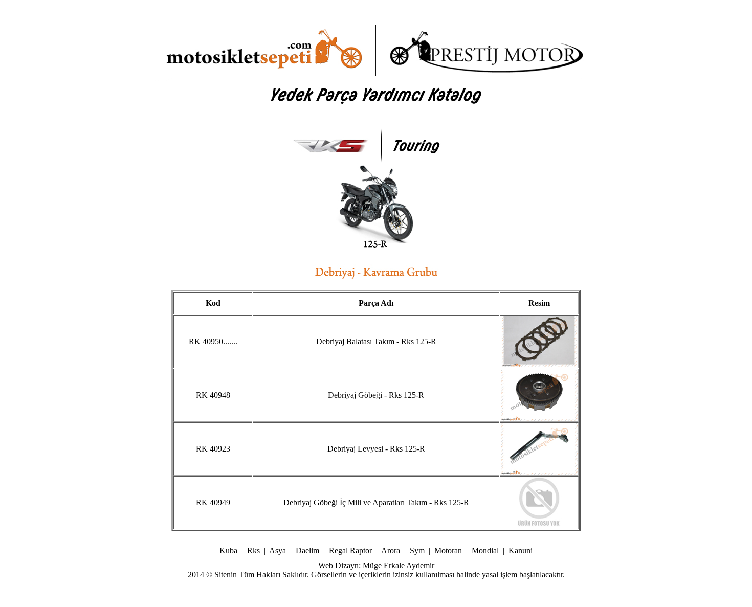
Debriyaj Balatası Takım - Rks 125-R (376, 341)
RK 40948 (213, 395)
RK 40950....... (213, 341)
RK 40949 (213, 502)
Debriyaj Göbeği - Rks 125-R (376, 395)
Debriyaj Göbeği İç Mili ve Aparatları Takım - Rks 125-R (376, 502)
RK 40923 (213, 448)
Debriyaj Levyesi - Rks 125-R (376, 448)
